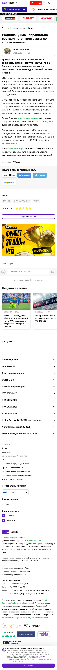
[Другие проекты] (9, 3)
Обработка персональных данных (17, 476)
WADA (36, 201)
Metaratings (17, 149)
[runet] (4, 626)
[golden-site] (15, 626)
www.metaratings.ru (32, 541)
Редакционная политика (12, 479)
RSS (4, 460)
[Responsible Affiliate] (12, 643)
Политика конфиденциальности (16, 464)
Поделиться (26, 217)
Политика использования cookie (16, 472)
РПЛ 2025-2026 (9, 400)
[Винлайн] (10, 18)
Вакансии (6, 452)
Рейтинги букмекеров (13, 387)
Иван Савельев (21, 49)
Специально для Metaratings (14, 456)
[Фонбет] (46, 18)
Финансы (6, 504)
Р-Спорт (16, 162)
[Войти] (48, 3)
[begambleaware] (26, 634)
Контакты (6, 444)
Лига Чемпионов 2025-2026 (16, 427)
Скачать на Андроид (13, 373)
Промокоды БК (10, 360)
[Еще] (53, 3)
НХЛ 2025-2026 (9, 407)
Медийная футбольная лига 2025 (19, 434)
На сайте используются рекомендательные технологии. (26, 618)
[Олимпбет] (28, 18)
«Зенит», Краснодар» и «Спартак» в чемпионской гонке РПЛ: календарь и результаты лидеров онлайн (16, 320)
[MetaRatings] (10, 532)
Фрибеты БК (8, 366)
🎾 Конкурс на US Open (14, 9)
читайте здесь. (9, 143)
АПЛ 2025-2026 (9, 414)
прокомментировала (29, 118)
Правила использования (12, 468)
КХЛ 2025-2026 (9, 393)
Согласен (28, 666)
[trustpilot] (8, 634)
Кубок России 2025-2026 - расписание (22, 420)
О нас (4, 448)
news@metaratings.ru (19, 583)
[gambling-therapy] (43, 634)
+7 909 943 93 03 (17, 587)
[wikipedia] (32, 626)
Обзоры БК (8, 380)
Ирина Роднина (22, 201)
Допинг (7, 201)
